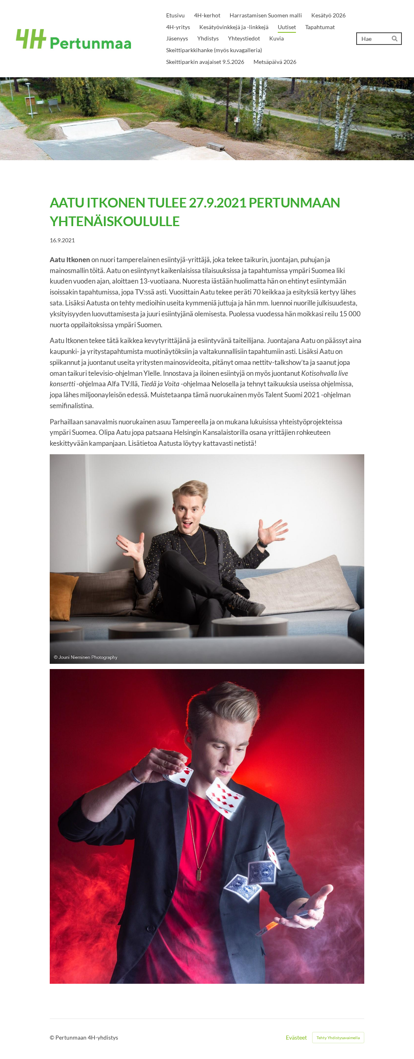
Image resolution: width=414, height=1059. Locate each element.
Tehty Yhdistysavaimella (338, 1037)
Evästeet (296, 1037)
